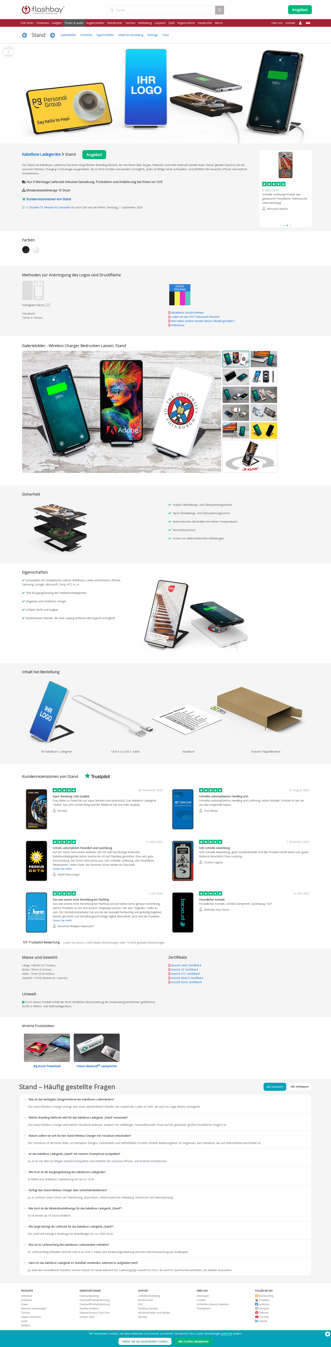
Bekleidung (145, 23)
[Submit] (111, 10)
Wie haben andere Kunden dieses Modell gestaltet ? (203, 321)
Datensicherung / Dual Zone (95, 1312)
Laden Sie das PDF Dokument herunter (195, 317)
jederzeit (226, 1333)
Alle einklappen (300, 1086)
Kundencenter (145, 1300)
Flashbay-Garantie (148, 1308)
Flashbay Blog (266, 1295)
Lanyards (160, 23)
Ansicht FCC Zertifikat (184, 973)
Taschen (130, 23)
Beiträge (152, 35)
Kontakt (290, 23)
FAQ (140, 1304)
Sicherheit (86, 35)
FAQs (165, 35)
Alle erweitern (274, 1086)
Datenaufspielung (89, 1295)
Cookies (201, 1300)
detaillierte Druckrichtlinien (187, 312)
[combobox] (161, 10)
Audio (24, 1321)
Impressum (203, 1295)
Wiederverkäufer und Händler (154, 1312)
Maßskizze (177, 325)
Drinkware (42, 23)
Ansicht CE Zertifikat (183, 969)
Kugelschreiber (95, 23)
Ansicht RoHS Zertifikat (185, 982)
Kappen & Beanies (31, 1317)
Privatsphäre (204, 1308)
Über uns (277, 23)
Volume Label (87, 1317)
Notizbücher (114, 23)
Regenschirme (186, 23)
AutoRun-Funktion (89, 1308)
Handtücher (205, 23)
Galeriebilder (68, 35)
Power (24, 1304)
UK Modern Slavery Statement (213, 1304)
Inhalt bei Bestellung (130, 35)
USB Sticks (27, 23)
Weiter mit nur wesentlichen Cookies (145, 1341)
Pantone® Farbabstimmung (95, 1300)
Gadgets (57, 23)
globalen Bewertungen (145, 942)
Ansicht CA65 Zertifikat (185, 965)
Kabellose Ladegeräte (41, 154)
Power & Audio (74, 23)
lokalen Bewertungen (102, 942)
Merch (219, 23)
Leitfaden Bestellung (149, 1295)
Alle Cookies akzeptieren (193, 1341)
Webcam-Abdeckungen (33, 1308)
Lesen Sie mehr (271, 216)
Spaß (171, 23)
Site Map (142, 1317)
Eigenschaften (105, 35)
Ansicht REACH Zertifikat (186, 978)
